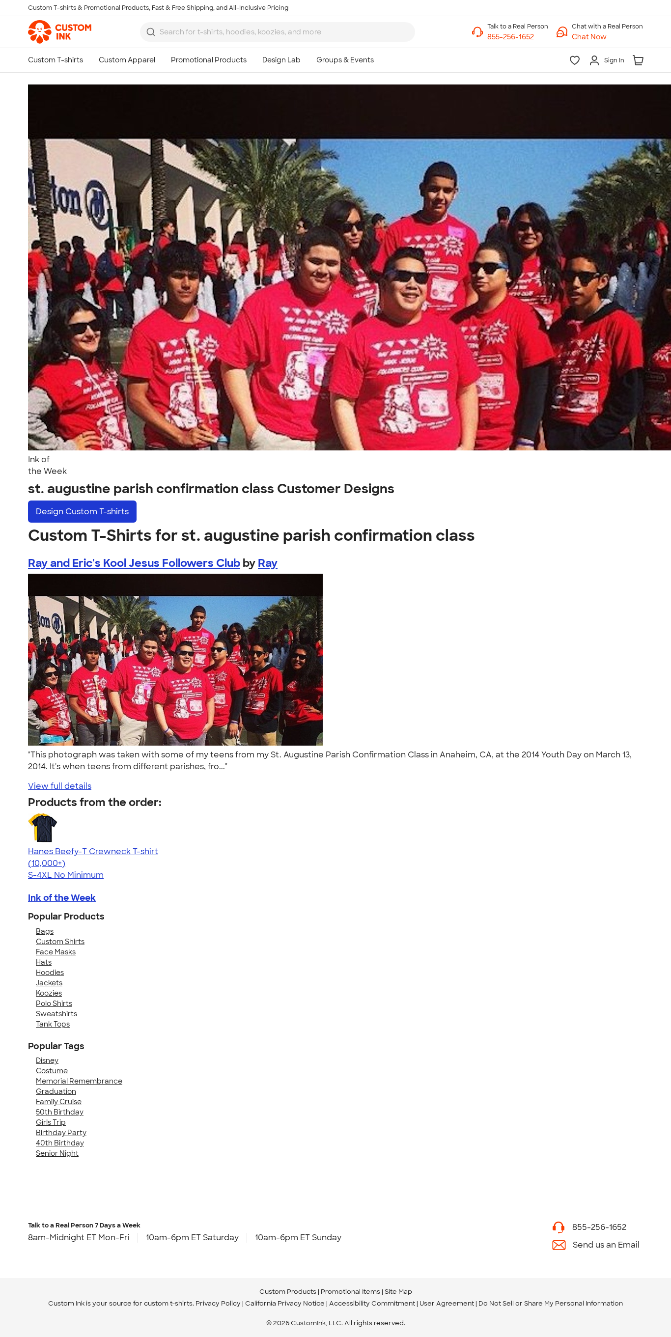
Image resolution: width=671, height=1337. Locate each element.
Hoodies (50, 972)
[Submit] (151, 32)
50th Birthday (60, 1112)
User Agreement (446, 1303)
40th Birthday (60, 1143)
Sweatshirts (56, 1013)
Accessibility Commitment (372, 1303)
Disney (47, 1060)
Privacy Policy (218, 1303)
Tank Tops (53, 1024)
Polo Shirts (54, 1003)
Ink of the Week (62, 898)
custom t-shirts (168, 1303)
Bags (45, 931)
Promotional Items (350, 1291)
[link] (59, 32)
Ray (268, 563)
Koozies (49, 993)
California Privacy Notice (285, 1303)
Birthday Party (61, 1132)
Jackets (49, 982)
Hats (44, 962)
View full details (59, 786)
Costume (52, 1070)
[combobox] (277, 32)
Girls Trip (51, 1122)
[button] (607, 37)
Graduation (56, 1091)
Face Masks (56, 951)
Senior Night (57, 1153)
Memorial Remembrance (79, 1081)
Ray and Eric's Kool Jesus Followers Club (134, 563)
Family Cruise (59, 1101)
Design (82, 511)
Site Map (398, 1291)
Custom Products (287, 1291)
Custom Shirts (60, 941)
